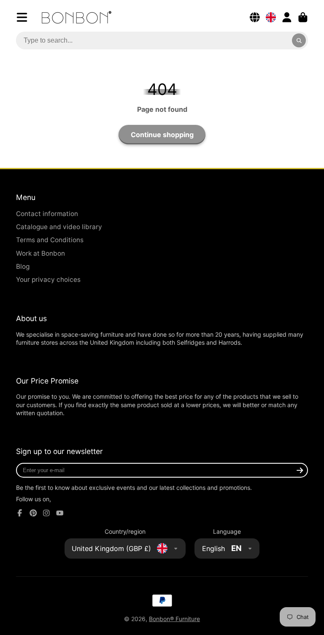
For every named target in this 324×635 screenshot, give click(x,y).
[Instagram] (46, 513)
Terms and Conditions (50, 240)
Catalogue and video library (59, 227)
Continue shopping (162, 134)
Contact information (47, 214)
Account (287, 17)
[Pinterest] (33, 513)
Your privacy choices (48, 280)
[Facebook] (20, 513)
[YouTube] (60, 513)
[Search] (299, 40)
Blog (23, 266)
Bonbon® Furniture (174, 618)
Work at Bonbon (40, 253)
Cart (303, 17)
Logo (76, 17)
